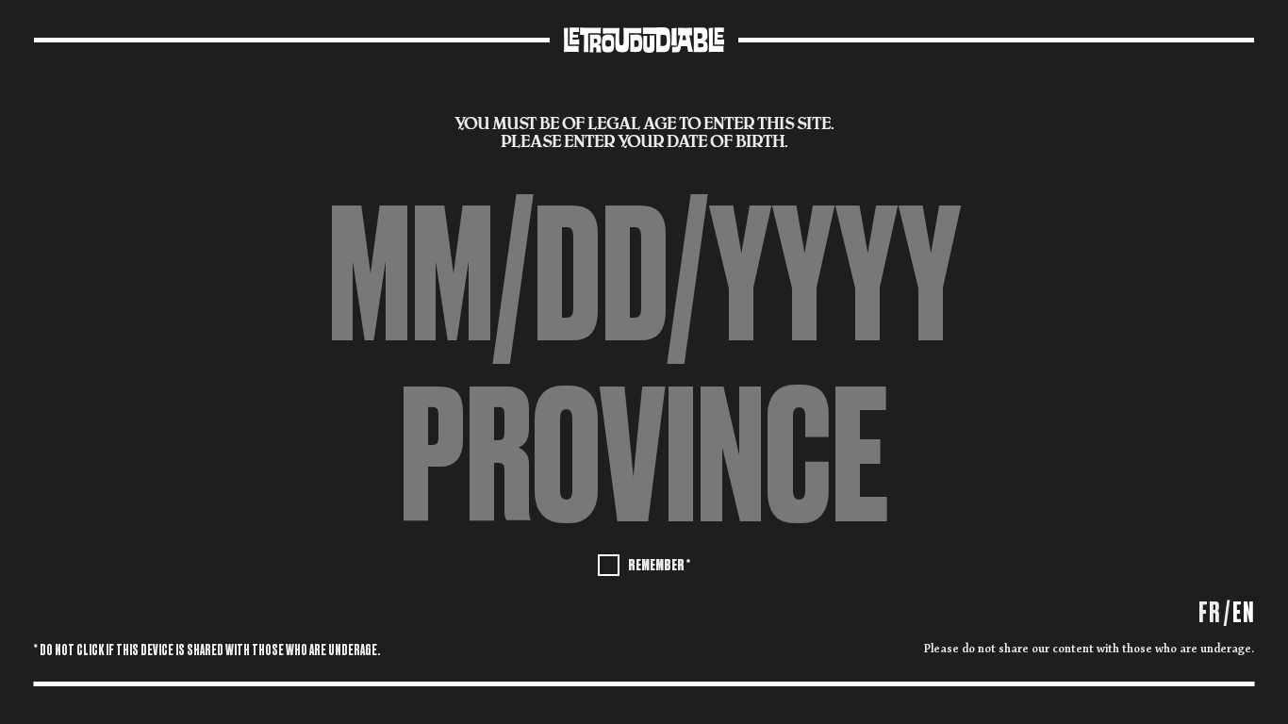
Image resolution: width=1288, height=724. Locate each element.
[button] (644, 458)
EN (1243, 612)
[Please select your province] (644, 458)
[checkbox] (644, 563)
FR (1209, 612)
